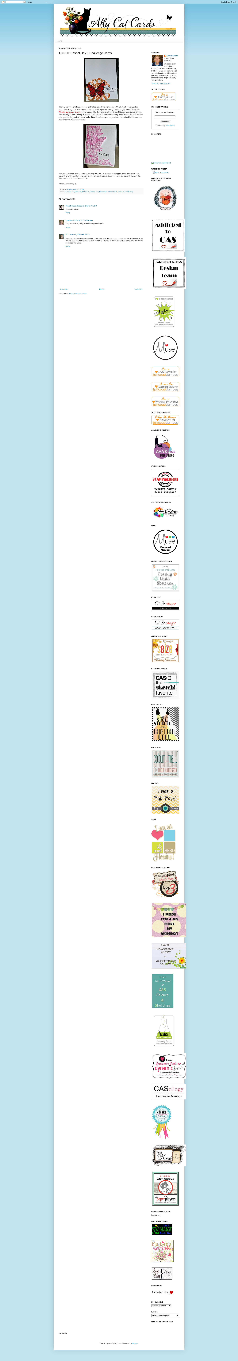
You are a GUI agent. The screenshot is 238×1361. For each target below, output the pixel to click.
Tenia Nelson (71, 206)
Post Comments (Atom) (77, 293)
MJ (67, 235)
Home (59, 41)
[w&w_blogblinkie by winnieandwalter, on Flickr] (160, 172)
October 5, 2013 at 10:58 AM (79, 235)
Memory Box (94, 192)
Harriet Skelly (172, 56)
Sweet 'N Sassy (128, 192)
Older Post (138, 289)
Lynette (69, 220)
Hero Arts (78, 192)
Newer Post (64, 289)
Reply (68, 213)
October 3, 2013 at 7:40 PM (87, 206)
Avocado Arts (69, 192)
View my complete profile (160, 83)
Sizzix (120, 192)
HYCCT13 (85, 192)
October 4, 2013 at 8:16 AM (82, 220)
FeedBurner (170, 126)
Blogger (135, 1343)
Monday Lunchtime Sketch (108, 192)
